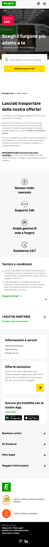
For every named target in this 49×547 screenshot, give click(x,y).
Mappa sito (7, 528)
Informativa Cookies (10, 533)
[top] (46, 300)
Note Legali (18, 528)
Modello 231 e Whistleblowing (15, 530)
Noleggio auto (8, 93)
